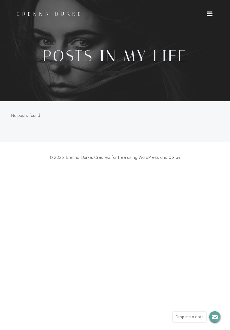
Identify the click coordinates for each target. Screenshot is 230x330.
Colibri (174, 157)
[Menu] (210, 14)
